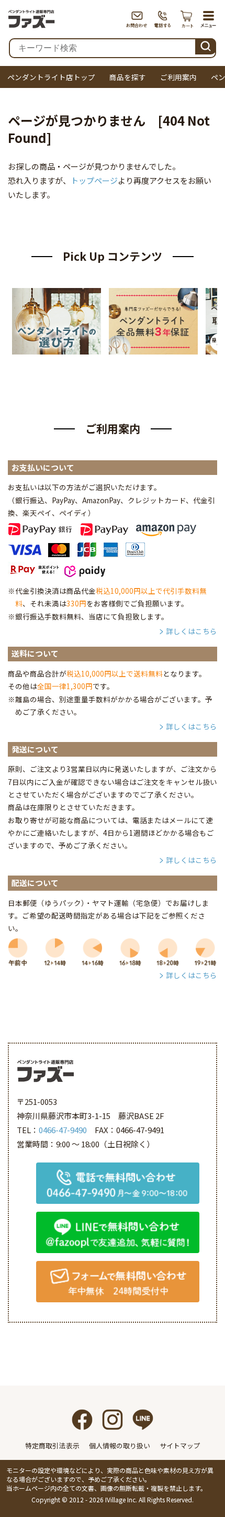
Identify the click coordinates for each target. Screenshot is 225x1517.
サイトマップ (180, 1445)
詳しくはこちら (191, 631)
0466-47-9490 (63, 1129)
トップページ (94, 180)
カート (187, 19)
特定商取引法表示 (52, 1445)
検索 (205, 45)
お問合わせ (137, 19)
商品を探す (127, 77)
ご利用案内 (178, 77)
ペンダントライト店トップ (51, 77)
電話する (163, 19)
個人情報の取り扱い (119, 1445)
